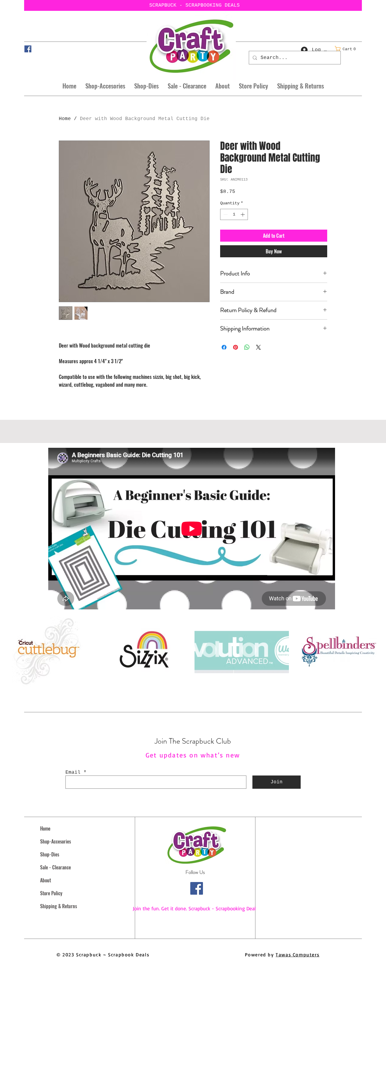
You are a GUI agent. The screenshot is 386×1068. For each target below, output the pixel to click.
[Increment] (243, 214)
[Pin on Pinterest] (235, 347)
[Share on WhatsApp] (247, 347)
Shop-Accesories (55, 841)
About (45, 880)
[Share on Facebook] (224, 347)
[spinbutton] (234, 214)
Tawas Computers (297, 955)
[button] (347, 49)
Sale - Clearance (55, 867)
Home (65, 119)
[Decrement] (225, 214)
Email (73, 772)
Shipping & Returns (58, 906)
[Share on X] (258, 347)
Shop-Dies (49, 854)
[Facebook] (27, 48)
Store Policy (51, 893)
